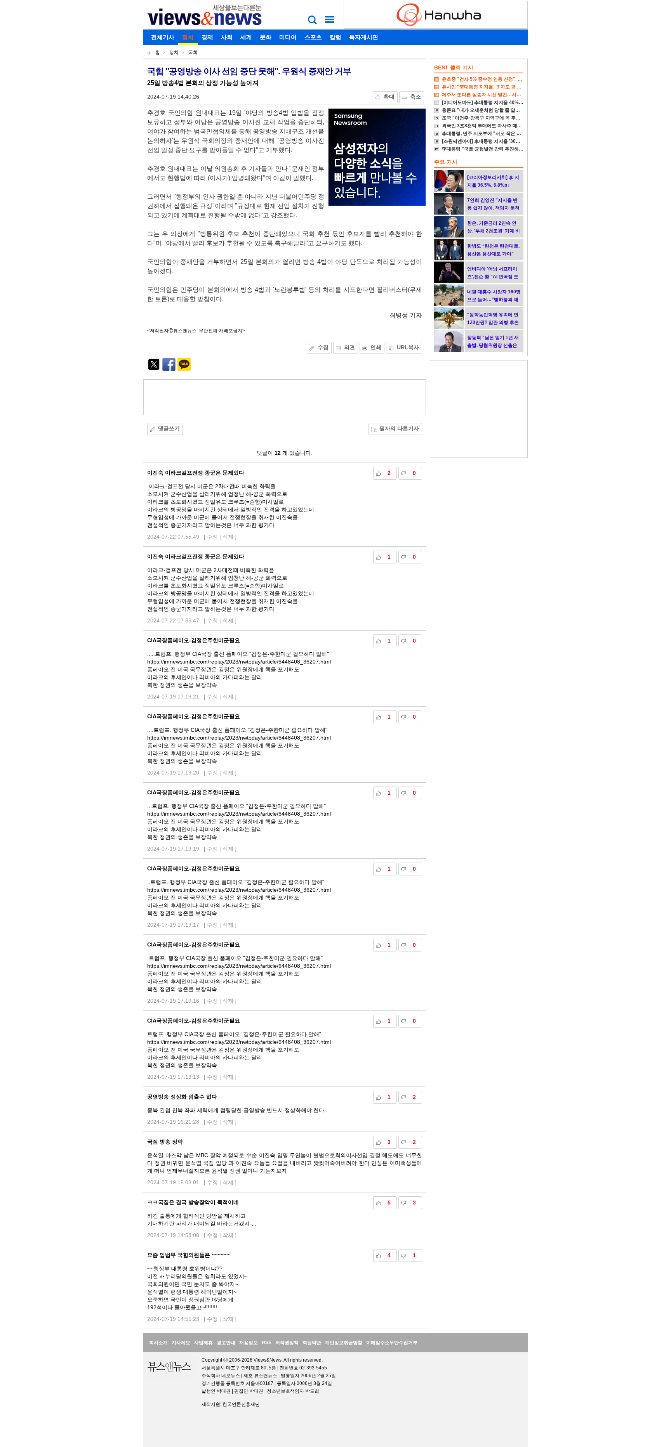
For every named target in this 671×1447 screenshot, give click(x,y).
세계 (246, 37)
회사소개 (158, 1342)
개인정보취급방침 (343, 1342)
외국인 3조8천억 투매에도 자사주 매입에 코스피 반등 (497, 125)
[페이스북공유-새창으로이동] (169, 369)
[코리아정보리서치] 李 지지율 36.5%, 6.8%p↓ (493, 181)
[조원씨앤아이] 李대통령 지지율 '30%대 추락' (489, 141)
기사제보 (181, 1342)
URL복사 (408, 347)
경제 (207, 37)
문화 (265, 37)
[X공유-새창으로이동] (153, 369)
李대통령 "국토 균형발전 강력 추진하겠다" (486, 149)
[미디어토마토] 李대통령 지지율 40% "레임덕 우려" (495, 102)
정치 (188, 37)
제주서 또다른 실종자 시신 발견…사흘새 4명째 (490, 94)
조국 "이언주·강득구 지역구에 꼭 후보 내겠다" (490, 118)
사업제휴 (203, 1342)
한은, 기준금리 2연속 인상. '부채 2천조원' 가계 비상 (493, 230)
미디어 (288, 37)
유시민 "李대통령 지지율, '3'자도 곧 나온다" (487, 87)
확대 (389, 97)
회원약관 (311, 1342)
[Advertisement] (285, 397)
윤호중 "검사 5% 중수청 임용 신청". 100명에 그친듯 (496, 79)
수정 (212, 537)
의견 (349, 347)
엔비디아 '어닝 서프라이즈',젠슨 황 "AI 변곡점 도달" (492, 276)
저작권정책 (287, 1342)
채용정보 (248, 1342)
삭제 (228, 537)
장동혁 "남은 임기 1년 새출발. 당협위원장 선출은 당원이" (493, 345)
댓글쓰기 (169, 428)
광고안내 (226, 1342)
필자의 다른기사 (399, 428)
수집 (323, 347)
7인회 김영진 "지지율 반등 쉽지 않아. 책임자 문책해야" (493, 208)
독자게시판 (363, 37)
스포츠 (313, 37)
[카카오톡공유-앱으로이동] (184, 369)
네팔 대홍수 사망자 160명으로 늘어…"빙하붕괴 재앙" (494, 299)
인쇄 (375, 347)
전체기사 (162, 37)
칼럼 (335, 37)
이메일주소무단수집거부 (391, 1342)
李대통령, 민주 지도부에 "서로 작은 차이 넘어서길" (495, 133)
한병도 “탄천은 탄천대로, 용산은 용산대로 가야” (493, 249)
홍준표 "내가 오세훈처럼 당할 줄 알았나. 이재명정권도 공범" (505, 110)
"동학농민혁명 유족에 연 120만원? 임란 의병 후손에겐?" (493, 322)
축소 (415, 97)
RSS (266, 1342)
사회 (227, 37)
